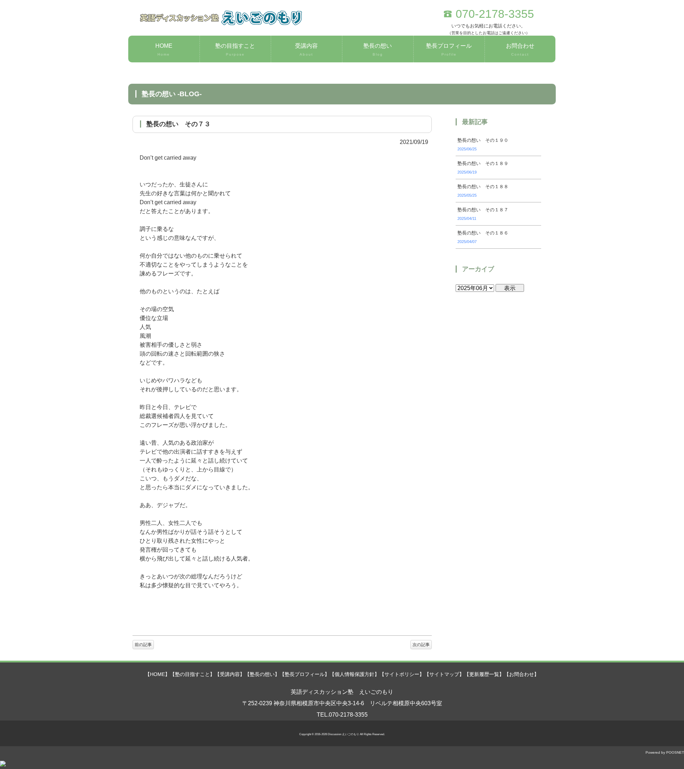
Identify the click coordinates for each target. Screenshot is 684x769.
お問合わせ (520, 49)
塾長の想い (377, 49)
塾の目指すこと (235, 49)
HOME (163, 49)
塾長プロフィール (449, 49)
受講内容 (306, 49)
